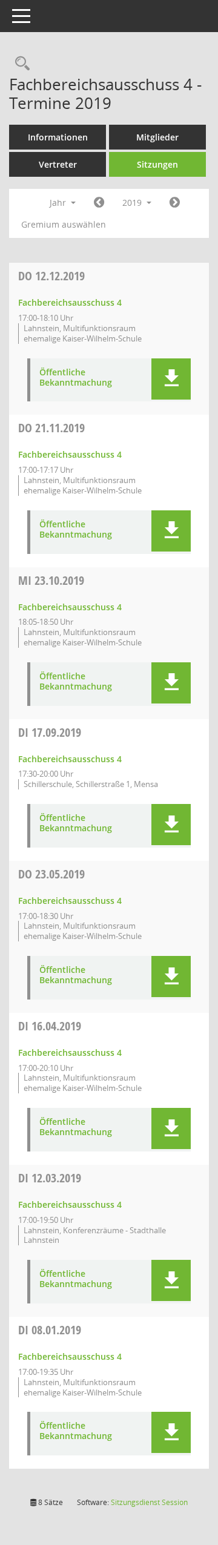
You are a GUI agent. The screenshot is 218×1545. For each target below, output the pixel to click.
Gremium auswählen (63, 224)
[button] (171, 379)
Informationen (58, 137)
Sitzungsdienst (149, 1502)
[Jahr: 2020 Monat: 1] (174, 203)
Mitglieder (157, 137)
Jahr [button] (59, 202)
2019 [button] (133, 202)
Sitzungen (157, 164)
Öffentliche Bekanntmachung (75, 377)
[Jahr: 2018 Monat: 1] (99, 203)
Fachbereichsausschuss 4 (70, 302)
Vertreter (58, 164)
